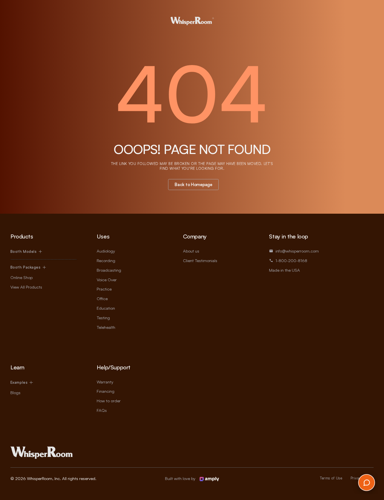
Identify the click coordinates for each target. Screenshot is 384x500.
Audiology (106, 251)
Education (106, 308)
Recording (106, 260)
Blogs (15, 392)
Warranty (105, 382)
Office (102, 298)
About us (191, 251)
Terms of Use (331, 478)
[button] (26, 251)
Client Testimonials (200, 260)
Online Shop (21, 277)
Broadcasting (109, 270)
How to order (109, 400)
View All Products (26, 287)
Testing (103, 317)
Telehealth (106, 327)
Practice (104, 289)
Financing (105, 391)
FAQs (102, 410)
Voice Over (107, 279)
